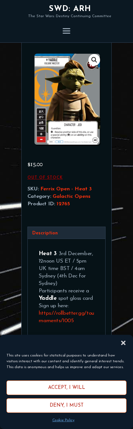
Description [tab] (45, 233)
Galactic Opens (71, 196)
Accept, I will (66, 387)
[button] (123, 343)
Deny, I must (67, 405)
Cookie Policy (63, 420)
